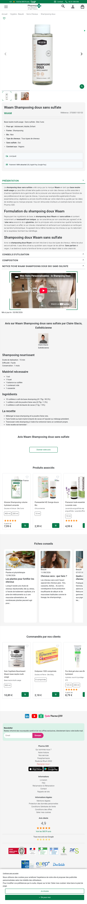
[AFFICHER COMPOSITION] (83, 260)
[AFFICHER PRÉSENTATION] (83, 181)
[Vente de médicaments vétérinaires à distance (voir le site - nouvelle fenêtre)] (54, 851)
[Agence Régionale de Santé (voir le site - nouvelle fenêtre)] (74, 851)
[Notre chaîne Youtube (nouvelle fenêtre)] (34, 716)
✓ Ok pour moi (45, 897)
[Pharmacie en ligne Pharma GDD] (33, 6)
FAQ (43, 783)
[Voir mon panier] (82, 7)
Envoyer (38, 735)
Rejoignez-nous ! (43, 764)
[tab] (16, 90)
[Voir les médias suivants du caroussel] (81, 54)
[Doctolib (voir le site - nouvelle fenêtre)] (59, 864)
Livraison (43, 780)
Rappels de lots (43, 792)
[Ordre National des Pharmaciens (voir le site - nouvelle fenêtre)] (64, 851)
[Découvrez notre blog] (53, 716)
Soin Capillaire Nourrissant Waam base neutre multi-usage (14, 674)
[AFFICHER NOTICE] (83, 266)
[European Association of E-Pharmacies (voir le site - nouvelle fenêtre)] (43, 864)
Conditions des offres (43, 809)
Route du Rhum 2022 (43, 761)
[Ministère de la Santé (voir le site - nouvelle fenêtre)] (32, 851)
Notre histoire (43, 752)
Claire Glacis (43, 345)
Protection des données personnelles (43, 804)
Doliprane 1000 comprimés (45, 671)
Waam (8, 113)
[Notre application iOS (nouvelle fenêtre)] (35, 769)
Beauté (8, 569)
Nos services (44, 755)
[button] (6, 6)
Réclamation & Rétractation (43, 786)
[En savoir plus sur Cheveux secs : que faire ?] (55, 559)
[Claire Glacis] (43, 338)
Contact (60, 2)
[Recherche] (62, 6)
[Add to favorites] (27, 477)
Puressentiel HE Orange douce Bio (47, 503)
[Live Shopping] (41, 716)
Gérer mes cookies (43, 812)
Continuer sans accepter (10, 873)
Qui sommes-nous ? (43, 750)
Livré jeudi (12, 156)
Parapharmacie (43, 758)
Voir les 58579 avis (22, 2)
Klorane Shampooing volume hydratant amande (15, 503)
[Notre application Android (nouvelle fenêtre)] (51, 769)
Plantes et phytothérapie (15, 572)
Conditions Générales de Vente (43, 807)
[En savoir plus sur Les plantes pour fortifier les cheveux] (20, 559)
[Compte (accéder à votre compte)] (72, 7)
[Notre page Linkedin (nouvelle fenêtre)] (27, 716)
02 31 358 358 (74, 2)
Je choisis (45, 891)
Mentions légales (43, 801)
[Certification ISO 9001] (17, 851)
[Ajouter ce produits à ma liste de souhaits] (4, 18)
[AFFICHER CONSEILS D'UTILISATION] (83, 254)
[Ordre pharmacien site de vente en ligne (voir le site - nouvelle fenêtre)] (42, 851)
